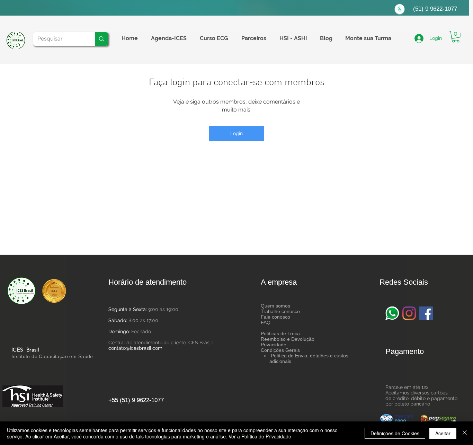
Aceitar (442, 433)
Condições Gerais (280, 350)
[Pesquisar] (101, 39)
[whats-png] (392, 313)
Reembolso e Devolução (287, 339)
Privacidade (273, 344)
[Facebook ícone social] (426, 313)
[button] (456, 37)
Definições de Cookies (395, 433)
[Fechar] (465, 433)
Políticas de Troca (280, 333)
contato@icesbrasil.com (135, 348)
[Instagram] (409, 313)
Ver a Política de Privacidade (260, 436)
